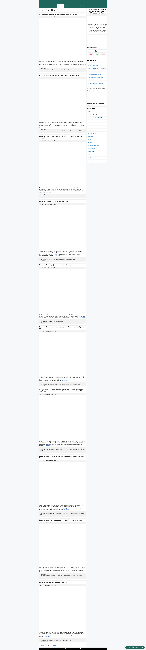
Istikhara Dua (91, 136)
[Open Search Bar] (92, 5)
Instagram (93, 105)
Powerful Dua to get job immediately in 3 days (55, 265)
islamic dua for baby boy (67, 130)
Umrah (89, 157)
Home (55, 5)
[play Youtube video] (97, 41)
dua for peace (54, 69)
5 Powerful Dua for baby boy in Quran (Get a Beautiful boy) (59, 75)
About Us (72, 5)
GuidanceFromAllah (58, 449)
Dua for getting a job (45, 321)
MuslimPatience (62, 640)
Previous (41, 645)
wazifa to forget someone (49, 576)
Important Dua (43, 68)
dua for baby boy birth (45, 130)
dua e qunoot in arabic (45, 195)
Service (59, 5)
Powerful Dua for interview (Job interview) (54, 201)
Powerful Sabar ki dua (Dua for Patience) (53, 582)
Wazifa (89, 160)
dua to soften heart (71, 513)
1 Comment (43, 260)
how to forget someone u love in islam (68, 575)
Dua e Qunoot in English (54, 195)
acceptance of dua (44, 449)
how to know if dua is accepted (69, 449)
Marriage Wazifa (91, 148)
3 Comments (43, 131)
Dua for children (91, 114)
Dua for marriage (92, 124)
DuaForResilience (50, 640)
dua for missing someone (55, 384)
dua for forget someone (45, 575)
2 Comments (43, 197)
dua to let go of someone (55, 575)
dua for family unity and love (46, 69)
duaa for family (69, 69)
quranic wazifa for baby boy (77, 130)
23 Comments (43, 322)
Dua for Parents (91, 127)
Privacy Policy (86, 5)
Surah (89, 154)
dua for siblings (49, 513)
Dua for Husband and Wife (94, 117)
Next (54, 645)
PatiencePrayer (68, 640)
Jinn (89, 139)
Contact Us (79, 5)
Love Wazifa (90, 142)
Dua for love (43, 382)
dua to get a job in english (54, 259)
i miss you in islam (76, 384)
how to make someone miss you (66, 384)
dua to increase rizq (63, 259)
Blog (89, 111)
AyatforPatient (43, 640)
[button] (135, 647)
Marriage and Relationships (94, 145)
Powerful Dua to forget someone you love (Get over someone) (60, 520)
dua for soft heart (56, 513)
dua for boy (52, 130)
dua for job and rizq (44, 259)
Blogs (66, 5)
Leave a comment (44, 641)
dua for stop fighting (62, 69)
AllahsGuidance (51, 449)
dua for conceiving (58, 130)
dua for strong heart (64, 513)
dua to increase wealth (71, 259)
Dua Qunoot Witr (62, 195)
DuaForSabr (56, 640)
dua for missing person (45, 384)
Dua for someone (92, 130)
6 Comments (43, 70)
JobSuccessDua (60, 321)
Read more (46, 65)
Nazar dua (90, 151)
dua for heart (43, 513)
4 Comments (43, 385)
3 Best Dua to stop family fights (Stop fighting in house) (58, 14)
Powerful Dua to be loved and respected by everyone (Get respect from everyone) (96, 83)
